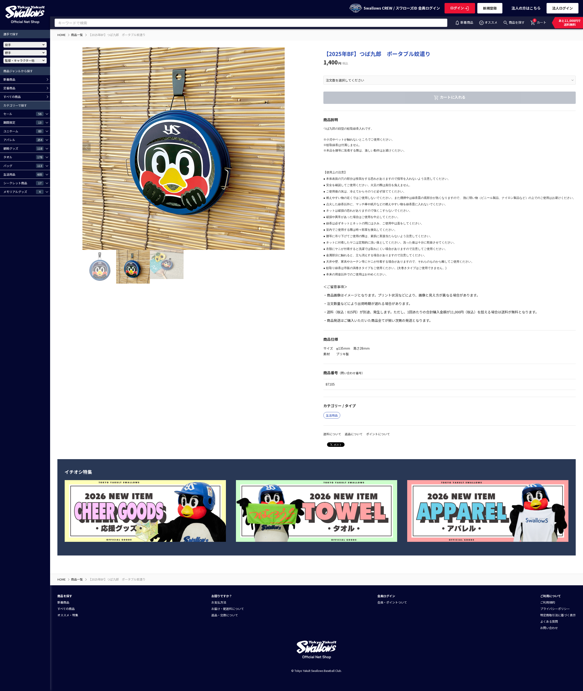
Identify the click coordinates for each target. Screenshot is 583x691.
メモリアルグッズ (22, 191)
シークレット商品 (22, 183)
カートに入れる (452, 97)
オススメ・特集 (67, 615)
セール (22, 113)
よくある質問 (549, 621)
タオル (22, 157)
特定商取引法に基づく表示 (558, 615)
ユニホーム (22, 131)
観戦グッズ (22, 148)
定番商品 (9, 88)
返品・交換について (224, 615)
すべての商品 (12, 97)
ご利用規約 (547, 602)
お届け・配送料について (227, 609)
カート (540, 21)
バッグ (22, 165)
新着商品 (466, 22)
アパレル (22, 139)
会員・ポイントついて (392, 602)
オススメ (491, 22)
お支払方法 (218, 602)
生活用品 (22, 174)
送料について (332, 434)
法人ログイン (562, 8)
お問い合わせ (549, 628)
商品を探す (517, 22)
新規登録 (490, 8)
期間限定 (22, 122)
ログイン (457, 7)
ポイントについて (378, 434)
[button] (280, 147)
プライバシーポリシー (555, 609)
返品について (354, 434)
